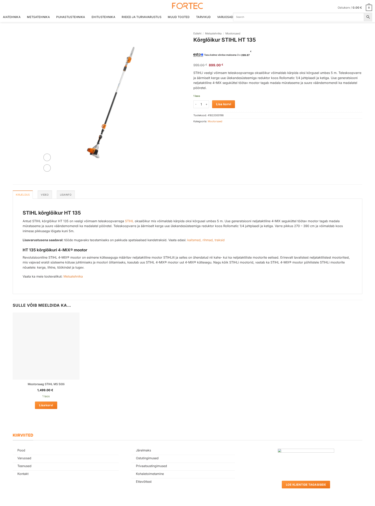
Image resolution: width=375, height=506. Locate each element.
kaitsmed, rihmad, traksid (206, 240)
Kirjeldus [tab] (23, 194)
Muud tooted (178, 17)
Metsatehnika (38, 17)
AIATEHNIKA (12, 17)
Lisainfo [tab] (66, 194)
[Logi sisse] (332, 7)
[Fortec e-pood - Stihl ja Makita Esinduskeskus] (187, 6)
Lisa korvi (223, 104)
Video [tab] (45, 194)
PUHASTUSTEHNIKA (70, 17)
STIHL (129, 221)
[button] (355, 7)
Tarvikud (203, 17)
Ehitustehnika (103, 17)
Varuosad (225, 17)
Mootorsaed (232, 33)
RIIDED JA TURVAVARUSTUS (141, 17)
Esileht (197, 33)
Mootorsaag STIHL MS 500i (46, 384)
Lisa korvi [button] (46, 405)
